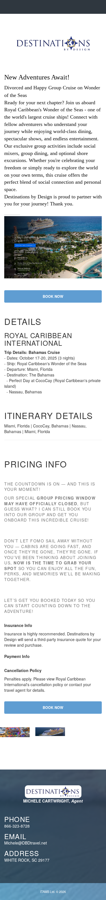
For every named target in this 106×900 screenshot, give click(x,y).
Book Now (53, 296)
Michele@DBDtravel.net (25, 843)
